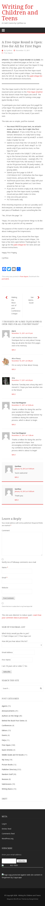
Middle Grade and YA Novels (13, 755)
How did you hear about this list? (15, 641)
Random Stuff (7, 774)
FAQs (4, 740)
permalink (5, 279)
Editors (4, 730)
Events (4, 735)
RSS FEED (14, 865)
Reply (14, 350)
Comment (6, 530)
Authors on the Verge (10, 716)
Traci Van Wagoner (19, 403)
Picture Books (7, 764)
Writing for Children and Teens (20, 12)
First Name (6, 660)
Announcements (8, 711)
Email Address (7, 652)
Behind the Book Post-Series (13, 720)
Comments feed (8, 833)
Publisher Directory (9, 769)
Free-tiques (8, 53)
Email (4, 577)
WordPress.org (7, 838)
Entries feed (6, 829)
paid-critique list (36, 76)
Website (5, 587)
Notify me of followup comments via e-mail (19, 562)
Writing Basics (7, 789)
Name (5, 567)
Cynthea (9, 50)
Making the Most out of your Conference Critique (15, 305)
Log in (4, 824)
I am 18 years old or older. (12, 666)
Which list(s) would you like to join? (15, 633)
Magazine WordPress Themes (17, 899)
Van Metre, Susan (31, 300)
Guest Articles (7, 750)
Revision (5, 779)
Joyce (14, 331)
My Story (5, 759)
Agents (4, 706)
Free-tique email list (35, 92)
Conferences (7, 725)
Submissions (7, 784)
